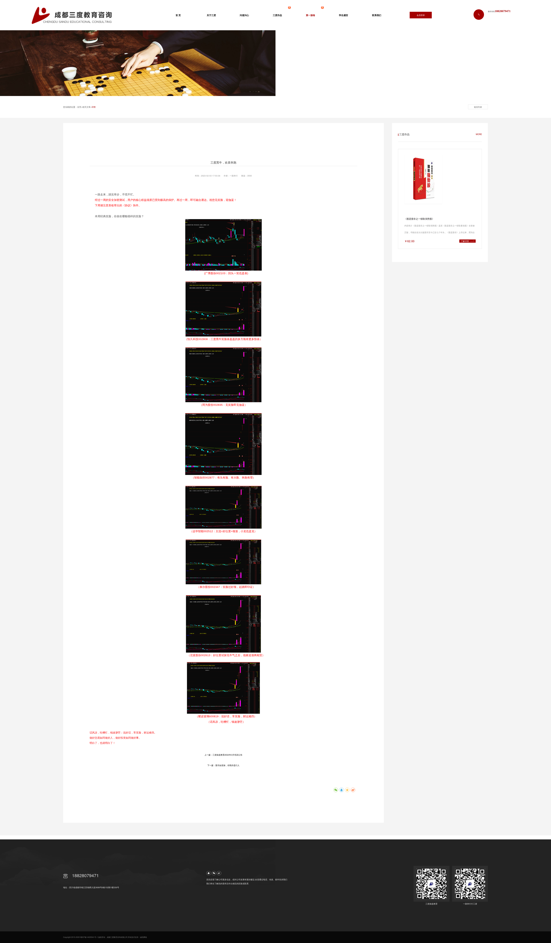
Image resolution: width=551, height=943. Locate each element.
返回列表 (478, 106)
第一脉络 (310, 15)
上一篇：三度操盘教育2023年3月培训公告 (223, 754)
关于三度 (211, 15)
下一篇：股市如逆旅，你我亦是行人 (223, 765)
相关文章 (86, 106)
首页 (79, 106)
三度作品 (277, 15)
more (479, 134)
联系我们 (376, 15)
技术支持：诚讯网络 (139, 937)
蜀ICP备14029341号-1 (89, 937)
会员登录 (421, 15)
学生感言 (343, 15)
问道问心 (244, 15)
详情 (94, 106)
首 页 (178, 15)
